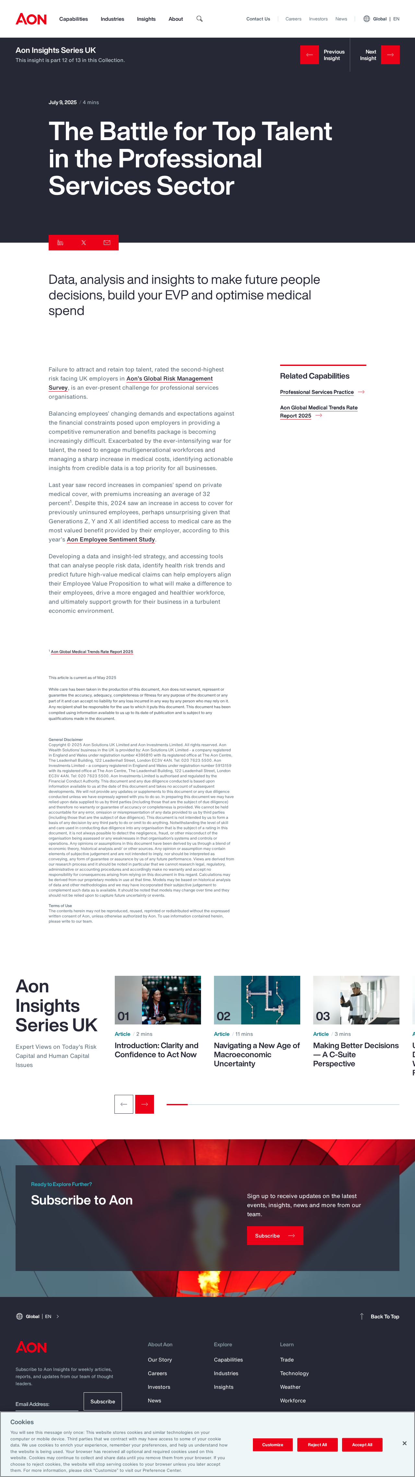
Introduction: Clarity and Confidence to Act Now (156, 1050)
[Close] (404, 1443)
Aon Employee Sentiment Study (111, 539)
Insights (146, 19)
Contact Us (258, 18)
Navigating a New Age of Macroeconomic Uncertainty (257, 1054)
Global (386, 18)
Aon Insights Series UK (56, 50)
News (341, 18)
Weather (290, 1387)
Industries (112, 19)
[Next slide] (145, 1104)
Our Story (160, 1359)
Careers (294, 18)
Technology (294, 1373)
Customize (272, 1445)
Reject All (317, 1445)
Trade (287, 1359)
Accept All (362, 1445)
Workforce (293, 1400)
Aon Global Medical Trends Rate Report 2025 (92, 651)
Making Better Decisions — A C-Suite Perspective (356, 1054)
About (176, 19)
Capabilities (73, 19)
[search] (200, 19)
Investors (318, 18)
